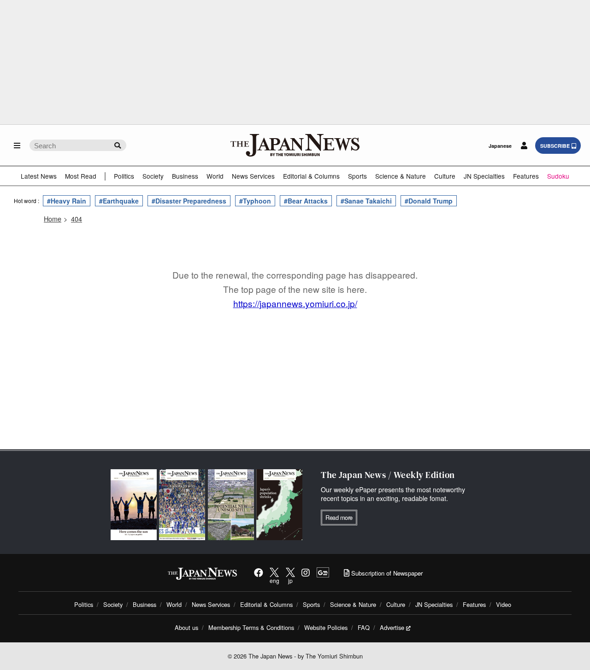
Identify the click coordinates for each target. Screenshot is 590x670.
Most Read (80, 176)
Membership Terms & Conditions (251, 627)
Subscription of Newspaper (386, 573)
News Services (253, 176)
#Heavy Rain (66, 200)
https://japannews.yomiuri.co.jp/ (295, 303)
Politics (124, 176)
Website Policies (326, 627)
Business (185, 176)
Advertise (392, 627)
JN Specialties (484, 176)
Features (526, 176)
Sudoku (558, 176)
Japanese (500, 145)
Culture (444, 176)
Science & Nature (400, 176)
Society (153, 176)
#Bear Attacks (306, 200)
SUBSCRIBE (555, 145)
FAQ (364, 627)
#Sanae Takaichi (366, 200)
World (215, 176)
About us (186, 627)
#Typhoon (255, 200)
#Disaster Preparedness (189, 200)
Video (503, 604)
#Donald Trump (429, 200)
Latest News (39, 176)
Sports (357, 176)
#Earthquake (119, 200)
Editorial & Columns (311, 176)
